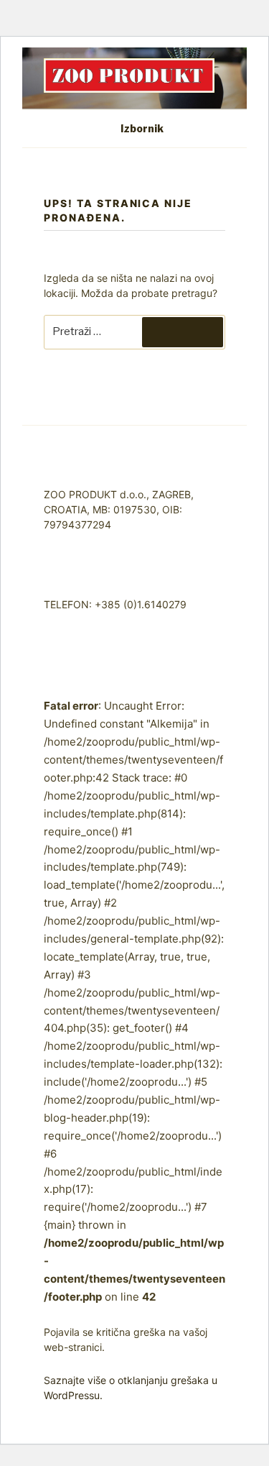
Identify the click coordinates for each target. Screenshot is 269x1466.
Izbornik (142, 128)
